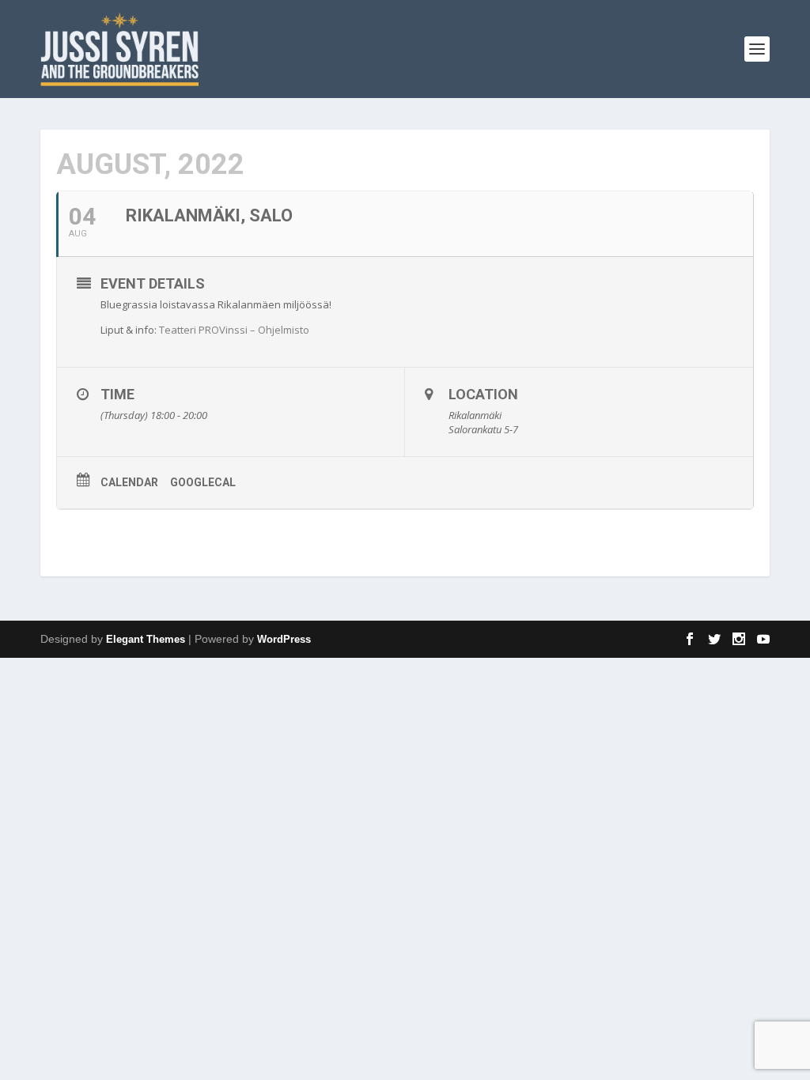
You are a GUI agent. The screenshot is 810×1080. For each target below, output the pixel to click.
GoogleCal (203, 482)
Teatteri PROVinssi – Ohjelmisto (234, 330)
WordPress (284, 639)
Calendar (129, 482)
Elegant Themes (145, 639)
